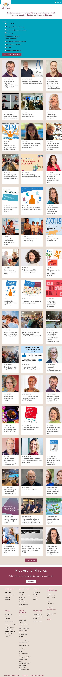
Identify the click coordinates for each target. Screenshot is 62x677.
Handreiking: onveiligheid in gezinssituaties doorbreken (51, 303)
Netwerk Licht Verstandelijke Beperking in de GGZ (24, 667)
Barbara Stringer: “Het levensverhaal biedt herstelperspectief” (10, 461)
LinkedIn (48, 15)
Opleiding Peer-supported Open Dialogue (9, 398)
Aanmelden (31, 581)
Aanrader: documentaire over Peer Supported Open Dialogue (32, 82)
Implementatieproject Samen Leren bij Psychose (10, 521)
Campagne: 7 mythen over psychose (53, 240)
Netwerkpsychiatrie (37, 621)
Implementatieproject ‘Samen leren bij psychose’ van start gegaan (54, 430)
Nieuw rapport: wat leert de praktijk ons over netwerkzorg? (32, 208)
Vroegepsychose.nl (37, 614)
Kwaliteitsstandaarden (24, 595)
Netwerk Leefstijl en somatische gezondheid (24, 647)
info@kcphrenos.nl (51, 609)
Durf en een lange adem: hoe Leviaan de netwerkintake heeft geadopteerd (32, 460)
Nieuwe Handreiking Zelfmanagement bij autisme (31, 175)
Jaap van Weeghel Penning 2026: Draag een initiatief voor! (10, 429)
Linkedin (49, 619)
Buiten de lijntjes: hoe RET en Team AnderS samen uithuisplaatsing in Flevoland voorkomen (53, 85)
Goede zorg (7, 618)
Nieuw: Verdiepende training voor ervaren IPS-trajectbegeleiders (10, 176)
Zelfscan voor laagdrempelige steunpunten (52, 116)
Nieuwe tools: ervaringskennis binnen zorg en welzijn (31, 302)
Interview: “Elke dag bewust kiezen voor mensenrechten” (53, 491)
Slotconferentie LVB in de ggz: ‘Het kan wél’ (10, 368)
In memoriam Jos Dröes (29, 490)
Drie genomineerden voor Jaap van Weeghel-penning (53, 272)
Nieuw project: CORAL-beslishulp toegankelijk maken (31, 368)
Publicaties (21, 592)
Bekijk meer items (31, 560)
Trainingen (35, 596)
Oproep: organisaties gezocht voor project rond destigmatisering (10, 334)
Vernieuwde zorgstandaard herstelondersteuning (53, 369)
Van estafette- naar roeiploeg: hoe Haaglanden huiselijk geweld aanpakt (31, 145)
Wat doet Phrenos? (9, 595)
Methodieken (22, 601)
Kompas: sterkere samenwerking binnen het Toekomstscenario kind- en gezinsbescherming (53, 337)
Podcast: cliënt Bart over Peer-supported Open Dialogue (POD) (31, 550)
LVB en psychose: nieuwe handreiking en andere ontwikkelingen (30, 398)
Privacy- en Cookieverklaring (11, 675)
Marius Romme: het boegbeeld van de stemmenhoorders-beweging (53, 146)
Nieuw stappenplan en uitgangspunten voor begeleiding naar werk (53, 399)
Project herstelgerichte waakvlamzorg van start (29, 271)
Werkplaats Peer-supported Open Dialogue (23, 634)
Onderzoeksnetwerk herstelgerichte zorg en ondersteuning (24, 640)
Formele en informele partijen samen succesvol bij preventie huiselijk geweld (53, 178)
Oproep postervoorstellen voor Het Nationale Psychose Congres (10, 146)
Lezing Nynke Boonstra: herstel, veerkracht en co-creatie (9, 241)
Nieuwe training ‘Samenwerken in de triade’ (10, 271)
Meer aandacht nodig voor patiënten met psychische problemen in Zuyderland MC (31, 521)
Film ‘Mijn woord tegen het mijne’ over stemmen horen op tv (10, 116)
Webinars (35, 599)
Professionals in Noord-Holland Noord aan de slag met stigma (52, 551)
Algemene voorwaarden (37, 675)
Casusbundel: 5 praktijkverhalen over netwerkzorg (10, 303)
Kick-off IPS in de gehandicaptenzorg (28, 115)
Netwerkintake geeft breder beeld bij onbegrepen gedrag (10, 491)
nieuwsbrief (26, 15)
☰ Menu (58, 2)
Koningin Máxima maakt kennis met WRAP (9, 550)
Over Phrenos (8, 592)
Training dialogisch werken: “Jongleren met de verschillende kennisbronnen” (31, 334)
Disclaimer (25, 675)
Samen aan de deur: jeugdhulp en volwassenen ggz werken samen (53, 210)
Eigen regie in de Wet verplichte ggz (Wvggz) (10, 209)
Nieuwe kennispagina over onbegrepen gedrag (30, 428)
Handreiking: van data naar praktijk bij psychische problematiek (53, 461)
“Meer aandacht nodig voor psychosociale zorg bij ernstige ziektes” (10, 84)
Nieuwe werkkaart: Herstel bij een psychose (53, 521)
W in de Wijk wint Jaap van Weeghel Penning (30, 240)
